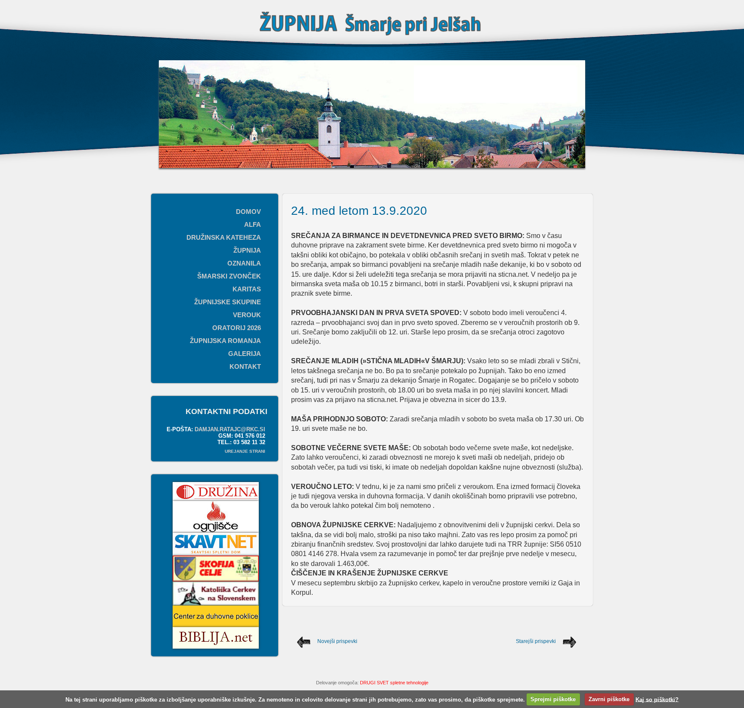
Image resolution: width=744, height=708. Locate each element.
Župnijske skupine (227, 302)
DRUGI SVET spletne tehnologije (394, 682)
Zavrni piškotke (609, 699)
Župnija (247, 250)
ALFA (252, 224)
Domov (248, 211)
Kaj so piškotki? (657, 699)
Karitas (246, 289)
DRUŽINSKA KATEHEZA (223, 237)
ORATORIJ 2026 (236, 327)
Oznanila (244, 263)
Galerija (244, 353)
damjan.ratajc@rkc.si (230, 429)
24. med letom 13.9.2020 (359, 210)
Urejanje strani (245, 451)
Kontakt (245, 366)
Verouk (247, 314)
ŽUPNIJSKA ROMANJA (225, 340)
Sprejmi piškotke (553, 699)
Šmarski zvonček (229, 276)
